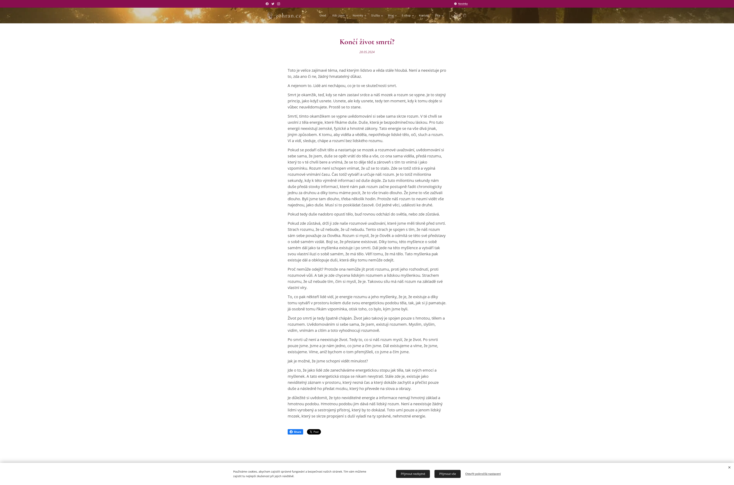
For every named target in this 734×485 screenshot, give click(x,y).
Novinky (463, 3)
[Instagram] (278, 4)
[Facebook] (267, 4)
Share (297, 431)
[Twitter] (272, 4)
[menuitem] (324, 15)
